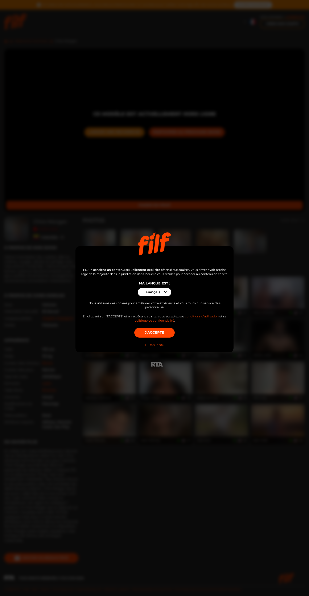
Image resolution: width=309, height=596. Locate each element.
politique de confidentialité (154, 320)
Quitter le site (154, 345)
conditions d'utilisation (202, 316)
